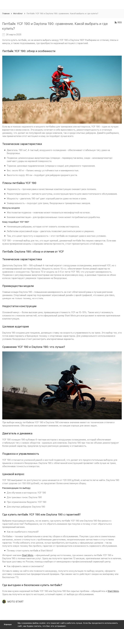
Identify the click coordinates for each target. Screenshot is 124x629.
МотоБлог (18, 13)
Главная (6, 13)
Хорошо (8, 624)
